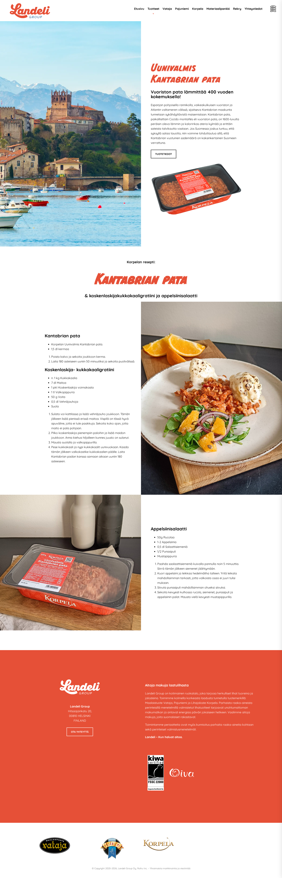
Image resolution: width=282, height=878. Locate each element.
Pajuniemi (182, 9)
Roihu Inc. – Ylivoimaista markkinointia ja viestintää (163, 868)
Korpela (197, 9)
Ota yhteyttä (80, 731)
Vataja (167, 9)
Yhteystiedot (253, 9)
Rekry (237, 9)
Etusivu (139, 9)
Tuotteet (153, 9)
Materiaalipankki (218, 9)
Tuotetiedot (163, 154)
